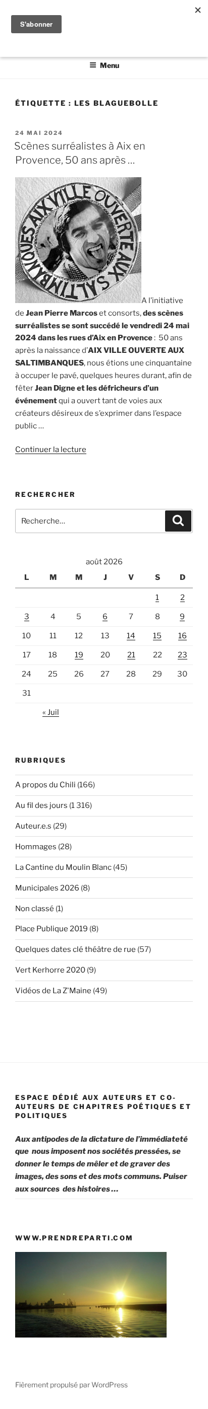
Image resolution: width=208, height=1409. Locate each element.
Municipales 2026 (47, 888)
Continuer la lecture (50, 449)
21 (131, 654)
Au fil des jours (41, 805)
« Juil (50, 712)
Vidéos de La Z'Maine (53, 990)
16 (182, 635)
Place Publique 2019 (51, 928)
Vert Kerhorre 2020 (50, 970)
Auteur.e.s (33, 826)
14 (131, 635)
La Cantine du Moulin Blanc (63, 867)
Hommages (36, 846)
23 (182, 654)
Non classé (34, 908)
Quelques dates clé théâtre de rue (75, 949)
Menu (109, 65)
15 (157, 635)
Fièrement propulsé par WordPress (71, 1384)
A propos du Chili (45, 784)
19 (79, 654)
